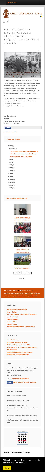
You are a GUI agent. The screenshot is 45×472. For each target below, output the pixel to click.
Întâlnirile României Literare (22, 234)
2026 (10, 146)
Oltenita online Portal (12, 319)
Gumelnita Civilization (13, 340)
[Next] (29, 272)
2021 (10, 171)
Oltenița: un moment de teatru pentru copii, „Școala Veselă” (22, 267)
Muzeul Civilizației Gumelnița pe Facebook (24, 382)
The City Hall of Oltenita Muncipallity (17, 310)
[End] (31, 272)
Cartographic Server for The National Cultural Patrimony (22, 347)
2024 (10, 162)
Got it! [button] (7, 468)
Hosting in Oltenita (12, 324)
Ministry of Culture (12, 312)
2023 (10, 165)
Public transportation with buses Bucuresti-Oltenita (21, 327)
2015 (10, 188)
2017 (10, 182)
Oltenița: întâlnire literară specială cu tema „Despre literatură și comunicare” (22, 251)
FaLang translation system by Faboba (10, 131)
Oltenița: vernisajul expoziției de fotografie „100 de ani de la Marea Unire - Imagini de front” (22, 218)
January (12, 149)
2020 (10, 174)
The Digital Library (12, 350)
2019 (10, 176)
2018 (10, 179)
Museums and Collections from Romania (18, 355)
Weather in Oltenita (12, 322)
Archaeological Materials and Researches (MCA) (20, 352)
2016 (10, 185)
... (24, 273)
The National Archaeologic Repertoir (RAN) (18, 345)
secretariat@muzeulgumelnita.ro (20, 379)
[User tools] (37, 50)
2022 (10, 168)
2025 (10, 159)
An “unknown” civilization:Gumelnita (17, 342)
